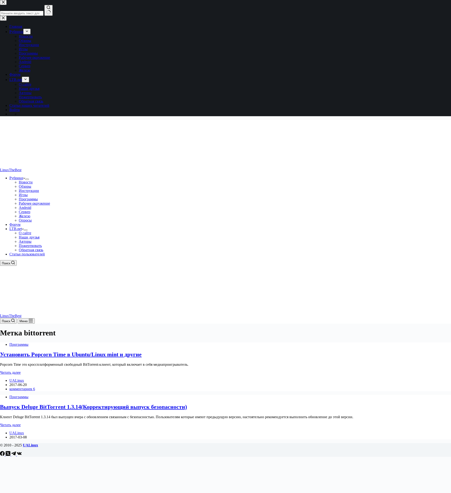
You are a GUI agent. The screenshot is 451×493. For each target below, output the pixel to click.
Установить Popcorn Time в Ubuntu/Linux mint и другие (71, 354)
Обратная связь (31, 250)
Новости (26, 182)
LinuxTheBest (10, 170)
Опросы (25, 220)
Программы (28, 199)
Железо (24, 216)
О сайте (25, 233)
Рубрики (16, 178)
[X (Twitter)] (8, 455)
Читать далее (10, 372)
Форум (14, 225)
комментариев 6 (22, 389)
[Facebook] (3, 455)
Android (25, 208)
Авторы (25, 241)
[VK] (19, 455)
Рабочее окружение (34, 203)
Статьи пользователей (27, 254)
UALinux (30, 445)
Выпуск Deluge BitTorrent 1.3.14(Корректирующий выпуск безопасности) (93, 407)
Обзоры (25, 186)
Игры (23, 195)
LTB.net (15, 229)
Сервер (24, 212)
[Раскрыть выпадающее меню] (27, 179)
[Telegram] (14, 455)
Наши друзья (29, 237)
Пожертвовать (30, 246)
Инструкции (29, 191)
